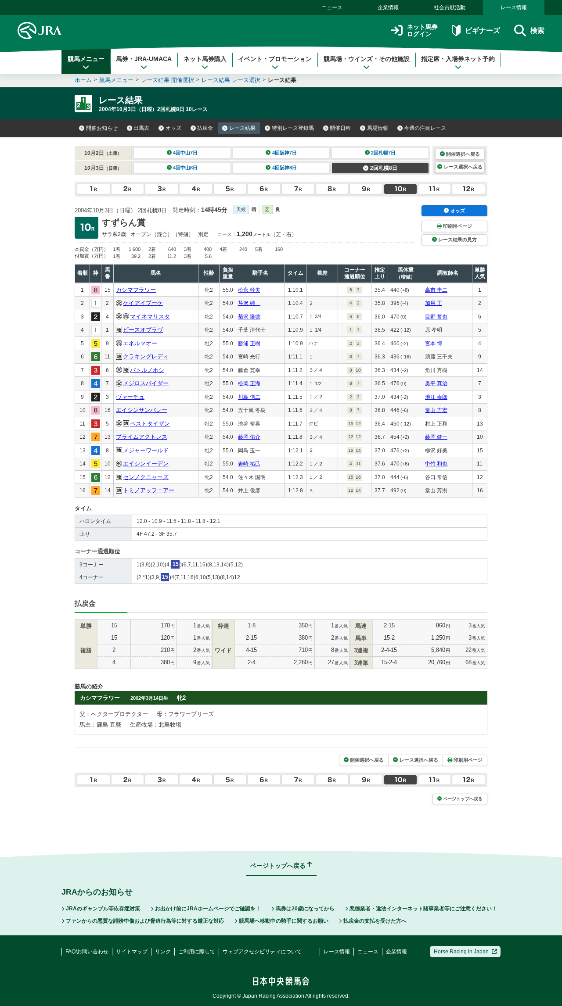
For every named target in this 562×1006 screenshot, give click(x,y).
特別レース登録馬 (293, 128)
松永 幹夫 (249, 290)
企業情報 (388, 7)
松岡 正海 (249, 383)
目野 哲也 (436, 317)
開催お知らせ (102, 128)
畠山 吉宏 (436, 410)
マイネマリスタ (150, 316)
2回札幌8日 (383, 168)
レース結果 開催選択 (167, 80)
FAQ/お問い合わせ (86, 952)
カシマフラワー (136, 289)
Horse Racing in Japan (461, 952)
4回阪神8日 (284, 167)
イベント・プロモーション (275, 58)
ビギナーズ (482, 30)
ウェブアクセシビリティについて (262, 952)
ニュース (331, 7)
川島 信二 (249, 397)
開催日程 (340, 128)
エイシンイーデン (146, 463)
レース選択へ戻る (463, 166)
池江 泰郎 (436, 397)
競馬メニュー (86, 58)
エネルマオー (140, 343)
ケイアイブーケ (143, 303)
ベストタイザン (150, 423)
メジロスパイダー (146, 383)
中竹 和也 (436, 464)
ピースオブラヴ (143, 329)
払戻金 (205, 128)
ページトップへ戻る (463, 798)
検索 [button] (537, 30)
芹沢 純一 (249, 303)
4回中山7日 (185, 152)
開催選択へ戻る (463, 154)
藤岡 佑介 (249, 437)
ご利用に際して (196, 952)
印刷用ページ (457, 226)
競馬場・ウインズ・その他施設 (367, 58)
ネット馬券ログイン (422, 30)
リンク (163, 952)
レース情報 (514, 7)
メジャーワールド (146, 450)
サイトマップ (132, 952)
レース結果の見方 (457, 239)
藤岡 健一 (436, 437)
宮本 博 (433, 343)
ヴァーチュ (130, 397)
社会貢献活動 (449, 7)
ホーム (83, 80)
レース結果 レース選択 (231, 80)
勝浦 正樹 (249, 343)
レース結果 (242, 128)
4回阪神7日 (284, 152)
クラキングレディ (146, 356)
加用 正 (433, 303)
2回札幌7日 (383, 152)
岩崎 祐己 (249, 464)
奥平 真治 (436, 383)
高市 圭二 (436, 290)
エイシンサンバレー (141, 410)
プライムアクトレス (141, 436)
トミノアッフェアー (148, 490)
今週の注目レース (425, 128)
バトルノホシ (147, 370)
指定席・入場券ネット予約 (458, 58)
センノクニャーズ (146, 477)
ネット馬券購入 (205, 58)
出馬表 (141, 128)
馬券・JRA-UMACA (144, 58)
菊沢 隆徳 (249, 317)
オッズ (173, 128)
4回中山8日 (185, 167)
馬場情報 (377, 128)
